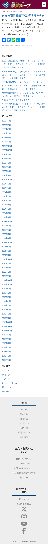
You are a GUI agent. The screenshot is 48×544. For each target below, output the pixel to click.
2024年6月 (6, 196)
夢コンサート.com (10, 383)
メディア (19, 45)
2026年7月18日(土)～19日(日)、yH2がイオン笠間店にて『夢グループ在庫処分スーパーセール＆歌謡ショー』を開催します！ (23, 107)
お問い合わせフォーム (24, 468)
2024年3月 (6, 209)
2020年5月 (6, 263)
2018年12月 (7, 322)
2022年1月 (6, 238)
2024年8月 (6, 188)
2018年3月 (6, 356)
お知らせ (6, 375)
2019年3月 (6, 310)
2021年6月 (6, 251)
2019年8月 (6, 293)
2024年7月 (6, 192)
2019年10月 (7, 284)
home (3, 11)
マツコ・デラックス (25, 45)
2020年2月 (6, 276)
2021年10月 (7, 242)
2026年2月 (6, 142)
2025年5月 (6, 167)
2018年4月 (6, 351)
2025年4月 (6, 171)
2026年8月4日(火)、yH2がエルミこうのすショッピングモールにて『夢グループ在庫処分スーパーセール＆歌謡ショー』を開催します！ (23, 85)
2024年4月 (6, 205)
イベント (6, 370)
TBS (22, 45)
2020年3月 (6, 272)
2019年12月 (7, 280)
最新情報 (9, 11)
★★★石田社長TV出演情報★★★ (23, 15)
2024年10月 (7, 179)
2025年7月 (6, 158)
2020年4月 (6, 267)
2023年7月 (6, 234)
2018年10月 (7, 330)
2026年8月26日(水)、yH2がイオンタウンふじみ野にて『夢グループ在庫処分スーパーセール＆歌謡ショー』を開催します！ (23, 64)
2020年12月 (7, 259)
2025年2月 (6, 175)
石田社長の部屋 (24, 504)
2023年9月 (6, 226)
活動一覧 (24, 428)
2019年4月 (6, 305)
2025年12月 (7, 146)
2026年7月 (6, 121)
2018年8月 (6, 339)
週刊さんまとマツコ (30, 45)
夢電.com (6, 391)
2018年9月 (6, 335)
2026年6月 (6, 125)
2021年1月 (6, 255)
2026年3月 (6, 137)
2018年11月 (7, 326)
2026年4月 (6, 133)
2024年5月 (6, 200)
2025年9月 (6, 154)
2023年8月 (6, 230)
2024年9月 (6, 184)
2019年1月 (6, 318)
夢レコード (7, 387)
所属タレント (24, 432)
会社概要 (24, 437)
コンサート (24, 423)
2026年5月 (6, 129)
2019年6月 (6, 297)
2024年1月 (6, 217)
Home (24, 409)
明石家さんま (28, 45)
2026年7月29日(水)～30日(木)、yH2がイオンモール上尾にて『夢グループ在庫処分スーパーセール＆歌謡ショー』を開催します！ (23, 96)
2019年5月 (6, 301)
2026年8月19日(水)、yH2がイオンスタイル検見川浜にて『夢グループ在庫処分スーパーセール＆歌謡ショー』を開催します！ (23, 74)
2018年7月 (6, 343)
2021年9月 (6, 247)
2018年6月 (6, 347)
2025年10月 (7, 150)
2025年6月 (6, 163)
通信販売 (24, 418)
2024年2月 (6, 213)
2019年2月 (6, 314)
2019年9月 (6, 289)
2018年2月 (6, 360)
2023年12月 (7, 221)
